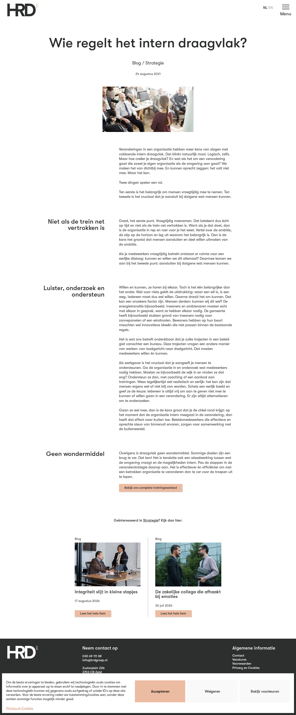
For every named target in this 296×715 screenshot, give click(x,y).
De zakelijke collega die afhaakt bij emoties (188, 594)
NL (265, 8)
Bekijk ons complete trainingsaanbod (150, 488)
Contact (238, 655)
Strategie (154, 63)
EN (270, 8)
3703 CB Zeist (92, 672)
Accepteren (160, 691)
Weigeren (212, 691)
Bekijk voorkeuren (265, 691)
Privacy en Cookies (19, 708)
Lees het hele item (93, 613)
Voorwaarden (241, 663)
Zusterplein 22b (93, 668)
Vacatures (239, 659)
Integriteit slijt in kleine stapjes (106, 592)
